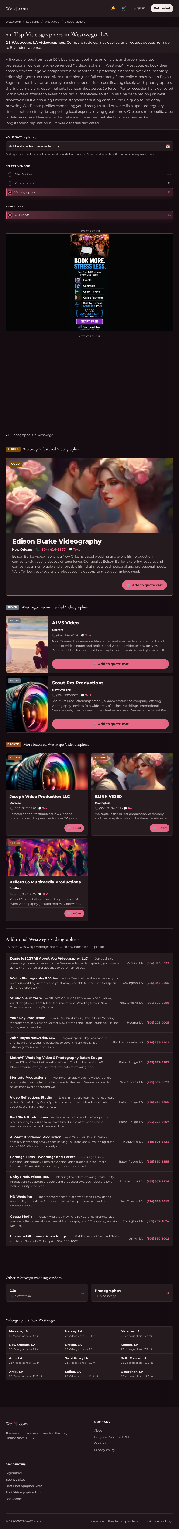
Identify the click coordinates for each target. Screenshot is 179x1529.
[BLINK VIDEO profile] (132, 771)
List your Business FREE (112, 1437)
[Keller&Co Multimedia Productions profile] (47, 857)
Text (74, 549)
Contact (100, 1443)
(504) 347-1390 (25, 808)
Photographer (25, 183)
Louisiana (32, 21)
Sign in (139, 8)
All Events (21, 215)
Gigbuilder (14, 1473)
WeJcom (17, 8)
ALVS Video (65, 623)
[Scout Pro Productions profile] (27, 704)
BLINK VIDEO (108, 796)
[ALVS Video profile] (27, 644)
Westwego (52, 21)
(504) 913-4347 (110, 808)
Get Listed (162, 8)
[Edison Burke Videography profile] (89, 495)
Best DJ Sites (15, 1479)
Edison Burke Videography (57, 541)
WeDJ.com (13, 21)
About (98, 1430)
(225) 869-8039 (25, 894)
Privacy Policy (104, 1450)
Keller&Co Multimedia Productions (45, 882)
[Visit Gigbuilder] (89, 282)
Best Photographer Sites (24, 1486)
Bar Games (14, 1499)
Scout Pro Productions (77, 683)
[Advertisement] (89, 382)
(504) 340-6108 (67, 635)
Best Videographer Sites (24, 1492)
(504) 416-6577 (53, 549)
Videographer (24, 192)
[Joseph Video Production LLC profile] (47, 771)
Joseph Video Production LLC (40, 796)
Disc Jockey (23, 174)
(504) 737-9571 (67, 695)
